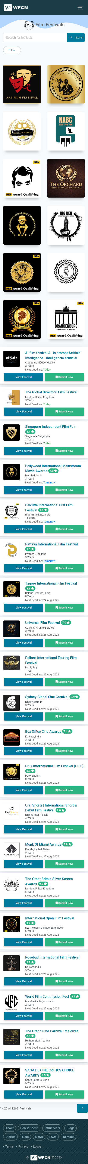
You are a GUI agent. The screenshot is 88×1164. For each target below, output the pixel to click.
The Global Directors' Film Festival (51, 392)
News (39, 1137)
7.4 (65, 731)
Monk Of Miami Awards (43, 844)
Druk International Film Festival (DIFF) (54, 766)
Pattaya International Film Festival (51, 544)
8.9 (73, 697)
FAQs (52, 1137)
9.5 (28, 549)
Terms (9, 1146)
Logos (37, 1146)
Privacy (23, 1146)
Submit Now (65, 377)
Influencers (52, 1128)
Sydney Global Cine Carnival (46, 697)
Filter (12, 50)
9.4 (28, 923)
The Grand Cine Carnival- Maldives (51, 1031)
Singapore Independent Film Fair (50, 427)
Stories (10, 1137)
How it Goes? (29, 1128)
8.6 (28, 588)
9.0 (42, 510)
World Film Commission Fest (47, 996)
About (10, 1128)
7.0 (64, 622)
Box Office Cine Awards (43, 732)
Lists (25, 1137)
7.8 (52, 471)
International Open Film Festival (49, 918)
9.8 (28, 962)
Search (79, 37)
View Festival (24, 377)
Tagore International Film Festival (51, 583)
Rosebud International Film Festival (52, 957)
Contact (68, 1137)
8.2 (73, 996)
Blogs (70, 1128)
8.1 (28, 431)
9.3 (41, 883)
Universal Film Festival (42, 623)
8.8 (28, 771)
